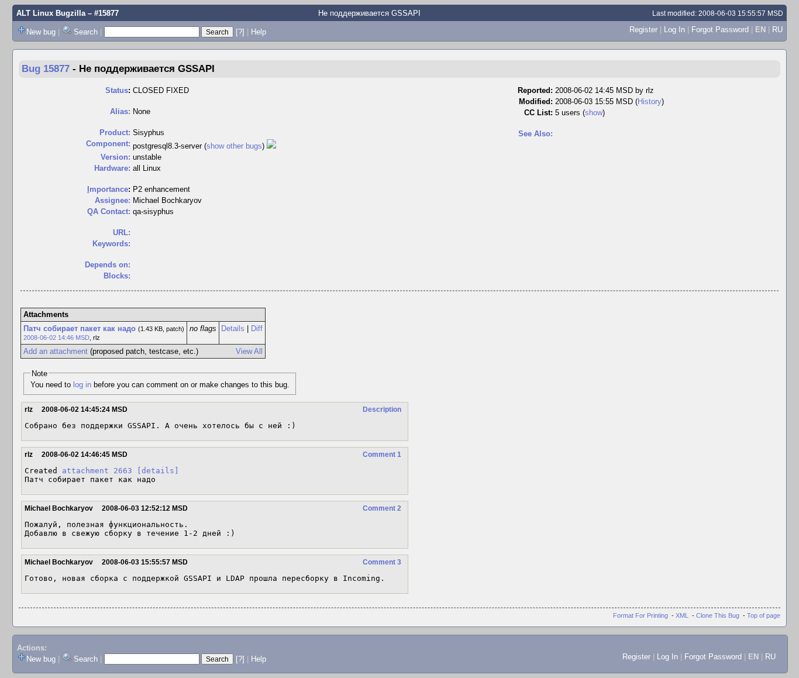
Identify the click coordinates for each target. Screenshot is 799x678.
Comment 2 (382, 508)
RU (777, 29)
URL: (121, 232)
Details (232, 328)
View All (249, 351)
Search (86, 31)
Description (382, 409)
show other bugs (234, 146)
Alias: (120, 111)
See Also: (535, 133)
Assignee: (112, 200)
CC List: (538, 112)
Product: (114, 132)
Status (116, 90)
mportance (107, 189)
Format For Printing (640, 615)
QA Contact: (108, 211)
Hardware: (112, 168)
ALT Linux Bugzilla (50, 13)
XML (682, 615)
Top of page (763, 615)
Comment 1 (382, 454)
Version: (115, 157)
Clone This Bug (717, 615)
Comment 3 (382, 562)
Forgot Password (720, 29)
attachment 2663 (97, 470)
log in (82, 384)
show (593, 112)
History (650, 101)
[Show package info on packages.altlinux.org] (271, 146)
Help (258, 31)
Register (643, 29)
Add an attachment (55, 351)
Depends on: (107, 264)
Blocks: (117, 275)
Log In (674, 29)
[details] (158, 470)
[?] (240, 31)
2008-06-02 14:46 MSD (56, 337)
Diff (257, 328)
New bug (41, 31)
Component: (108, 143)
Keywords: (111, 243)
